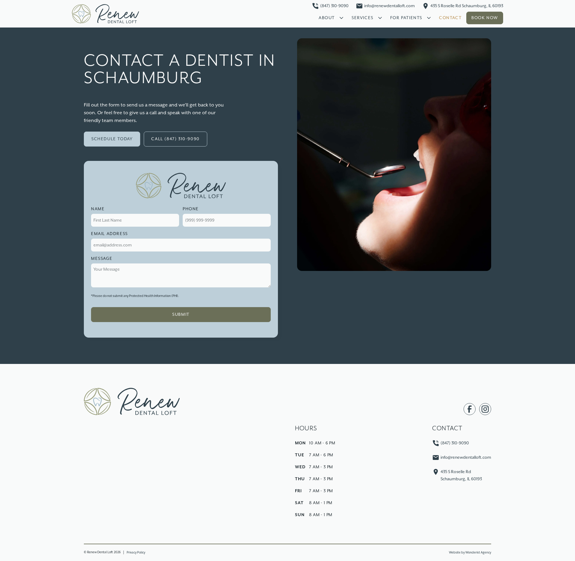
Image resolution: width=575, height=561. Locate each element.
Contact (450, 18)
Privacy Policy (136, 552)
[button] (330, 18)
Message (101, 258)
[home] (105, 13)
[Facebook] (470, 409)
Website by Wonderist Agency (470, 552)
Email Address (109, 233)
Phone (191, 209)
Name (98, 209)
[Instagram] (485, 409)
